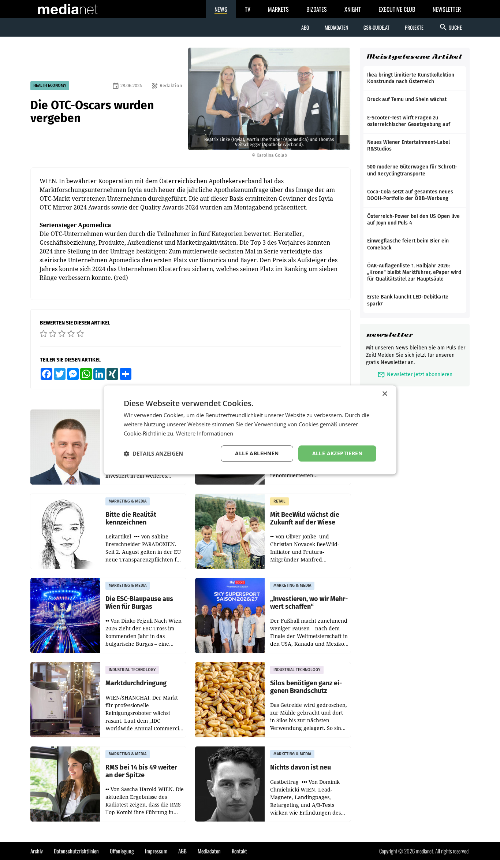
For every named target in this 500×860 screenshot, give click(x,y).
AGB (182, 851)
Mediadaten (336, 27)
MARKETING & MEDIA (127, 501)
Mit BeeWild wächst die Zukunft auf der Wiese (304, 518)
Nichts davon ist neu (300, 767)
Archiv (36, 851)
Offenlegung (122, 851)
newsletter (389, 334)
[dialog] (250, 429)
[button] (153, 453)
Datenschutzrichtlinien (76, 851)
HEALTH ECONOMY (49, 85)
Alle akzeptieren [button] (337, 453)
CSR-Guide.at (376, 27)
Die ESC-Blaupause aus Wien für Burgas (139, 602)
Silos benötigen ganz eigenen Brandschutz (306, 686)
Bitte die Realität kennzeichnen (130, 518)
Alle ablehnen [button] (257, 453)
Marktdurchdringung (136, 683)
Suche (450, 27)
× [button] (384, 394)
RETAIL (279, 501)
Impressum (156, 851)
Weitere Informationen (204, 433)
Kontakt (239, 851)
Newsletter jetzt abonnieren (414, 374)
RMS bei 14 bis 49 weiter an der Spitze (141, 771)
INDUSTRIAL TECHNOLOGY (132, 669)
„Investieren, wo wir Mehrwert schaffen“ (309, 602)
